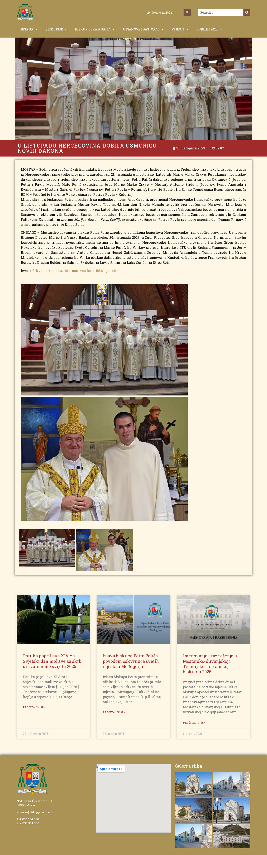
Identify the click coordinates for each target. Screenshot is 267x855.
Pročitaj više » (34, 707)
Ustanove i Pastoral (141, 29)
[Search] (246, 12)
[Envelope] (187, 12)
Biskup (27, 29)
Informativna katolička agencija (90, 270)
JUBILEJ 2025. (207, 29)
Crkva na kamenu (47, 270)
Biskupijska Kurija (93, 29)
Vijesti (178, 29)
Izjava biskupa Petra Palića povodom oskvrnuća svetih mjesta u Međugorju (131, 661)
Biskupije (54, 29)
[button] (258, 6)
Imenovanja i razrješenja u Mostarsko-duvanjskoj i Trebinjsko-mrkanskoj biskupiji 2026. (210, 663)
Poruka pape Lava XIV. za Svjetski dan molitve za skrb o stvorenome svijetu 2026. (52, 661)
